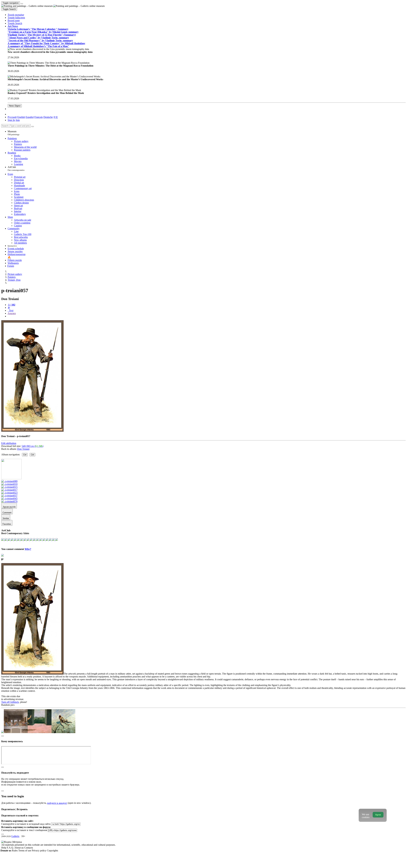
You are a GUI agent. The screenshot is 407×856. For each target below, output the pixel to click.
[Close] (32, 126)
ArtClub (16, 168)
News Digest (15, 106)
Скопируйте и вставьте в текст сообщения (24, 830)
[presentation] (207, 316)
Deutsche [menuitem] (48, 117)
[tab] (11, 304)
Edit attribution (8, 443)
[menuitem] (55, 117)
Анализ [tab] (12, 313)
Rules (15, 850)
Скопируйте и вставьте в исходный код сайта (25, 824)
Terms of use (25, 850)
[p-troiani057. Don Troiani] (32, 430)
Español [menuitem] (30, 117)
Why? (28, 549)
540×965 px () (32, 446)
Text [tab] (10, 310)
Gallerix (15, 836)
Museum (13, 133)
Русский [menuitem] (12, 117)
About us (19, 847)
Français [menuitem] (38, 117)
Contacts (28, 847)
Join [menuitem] (18, 120)
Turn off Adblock (10, 702)
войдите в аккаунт (57, 803)
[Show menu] (22, 3)
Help (4, 847)
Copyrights (52, 850)
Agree (378, 815)
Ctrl (24, 454)
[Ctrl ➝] (9, 481)
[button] (16, 14)
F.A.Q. (10, 847)
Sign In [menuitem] (11, 120)
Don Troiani (23, 449)
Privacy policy (39, 850)
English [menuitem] (21, 117)
